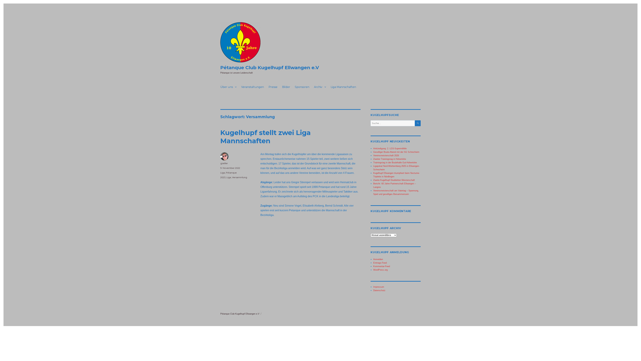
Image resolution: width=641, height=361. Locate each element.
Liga (222, 172)
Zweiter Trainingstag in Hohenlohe (389, 159)
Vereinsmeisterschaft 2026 (386, 155)
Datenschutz (379, 290)
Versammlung (239, 177)
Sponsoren (302, 87)
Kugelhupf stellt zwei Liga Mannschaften (265, 137)
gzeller (224, 163)
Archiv (318, 87)
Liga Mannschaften (343, 87)
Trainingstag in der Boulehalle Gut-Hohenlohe (395, 162)
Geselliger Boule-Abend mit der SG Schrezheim (396, 152)
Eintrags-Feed (380, 263)
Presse (273, 87)
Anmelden (378, 259)
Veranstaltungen (252, 87)
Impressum (378, 287)
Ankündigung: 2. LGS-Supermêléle (390, 148)
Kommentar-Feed (381, 266)
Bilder (286, 87)
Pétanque (231, 172)
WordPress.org (380, 270)
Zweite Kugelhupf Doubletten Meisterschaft (394, 180)
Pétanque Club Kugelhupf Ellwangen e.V (269, 67)
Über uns (226, 87)
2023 (223, 177)
